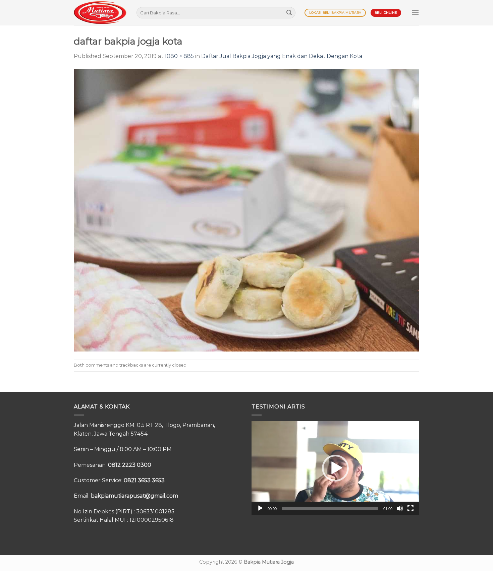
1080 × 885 (179, 56)
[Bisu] (399, 508)
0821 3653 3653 (144, 480)
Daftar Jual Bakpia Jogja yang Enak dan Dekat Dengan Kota (281, 56)
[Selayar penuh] (410, 508)
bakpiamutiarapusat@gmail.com (134, 496)
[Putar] (260, 508)
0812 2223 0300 (129, 465)
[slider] (330, 508)
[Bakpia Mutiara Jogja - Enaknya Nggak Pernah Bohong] (100, 12)
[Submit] (289, 12)
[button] (335, 468)
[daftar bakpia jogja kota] (246, 209)
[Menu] (415, 12)
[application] (335, 468)
